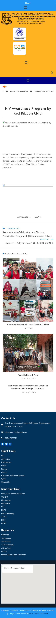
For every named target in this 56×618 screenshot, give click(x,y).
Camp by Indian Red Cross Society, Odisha (28, 324)
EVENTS (38, 217)
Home (27, 3)
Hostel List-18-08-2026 (15, 91)
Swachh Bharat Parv (28, 375)
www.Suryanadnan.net (38, 614)
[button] (25, 7)
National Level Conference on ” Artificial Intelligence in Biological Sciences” (28, 387)
